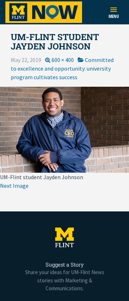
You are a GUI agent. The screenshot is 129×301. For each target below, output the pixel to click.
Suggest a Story (65, 264)
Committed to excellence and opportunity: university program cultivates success (62, 68)
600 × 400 (63, 59)
